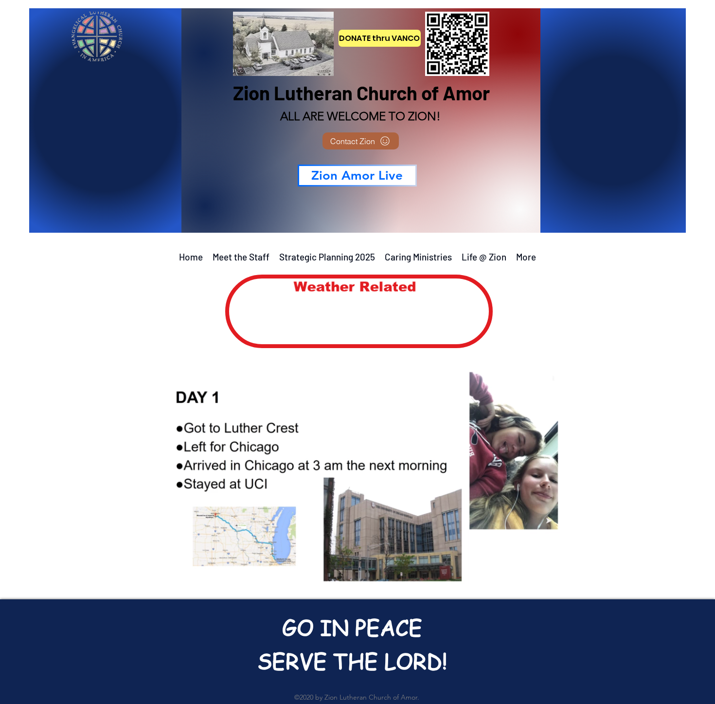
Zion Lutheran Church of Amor (361, 92)
